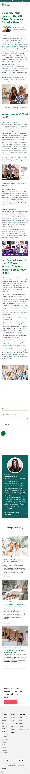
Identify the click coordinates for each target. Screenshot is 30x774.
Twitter (10, 345)
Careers (4, 720)
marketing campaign (15, 222)
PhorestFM (20, 351)
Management (13, 647)
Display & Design (7, 556)
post (17, 159)
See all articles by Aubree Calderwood (11, 513)
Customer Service (7, 647)
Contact (4, 723)
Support (18, 1)
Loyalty (5, 601)
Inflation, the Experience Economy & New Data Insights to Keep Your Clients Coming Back (15, 606)
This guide (13, 235)
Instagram (4, 345)
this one (12, 157)
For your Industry (15, 723)
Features (13, 717)
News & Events (5, 9)
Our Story (4, 717)
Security (4, 747)
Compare (13, 726)
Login (10, 1)
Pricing (12, 720)
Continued (21, 572)
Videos (21, 726)
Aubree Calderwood (20, 29)
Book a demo (10, 702)
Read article (7, 576)
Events (21, 723)
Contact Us (4, 1)
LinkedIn (23, 345)
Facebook (15, 345)
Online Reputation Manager (9, 231)
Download (13, 732)
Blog (20, 717)
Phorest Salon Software (18, 483)
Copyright (4, 731)
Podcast (21, 720)
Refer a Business (23, 729)
